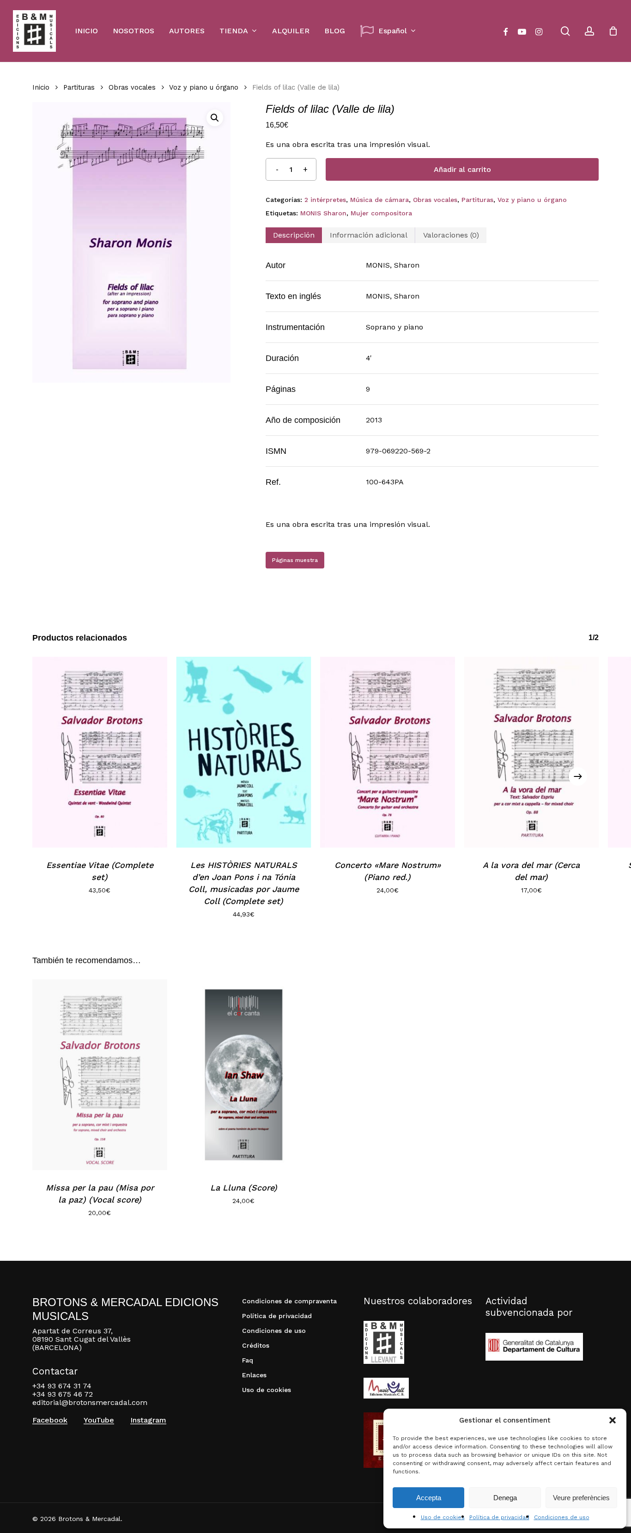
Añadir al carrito (462, 169)
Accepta (428, 1498)
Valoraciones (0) (451, 235)
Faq (247, 1360)
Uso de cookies (443, 1517)
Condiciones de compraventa (289, 1301)
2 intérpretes (325, 199)
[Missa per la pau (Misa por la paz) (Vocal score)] (99, 1074)
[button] (612, 1420)
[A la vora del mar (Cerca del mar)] (531, 752)
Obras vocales (132, 87)
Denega (505, 1498)
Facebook (49, 1420)
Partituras (79, 87)
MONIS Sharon (323, 213)
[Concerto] (387, 752)
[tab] (294, 235)
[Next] (578, 776)
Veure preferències (581, 1498)
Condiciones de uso (561, 1517)
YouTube (99, 1420)
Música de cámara (379, 199)
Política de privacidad (499, 1517)
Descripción (294, 235)
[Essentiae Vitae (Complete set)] (99, 752)
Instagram (148, 1420)
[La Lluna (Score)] (243, 1074)
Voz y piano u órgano (203, 87)
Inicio (40, 87)
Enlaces (254, 1375)
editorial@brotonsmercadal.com (89, 1402)
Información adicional (368, 235)
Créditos (255, 1345)
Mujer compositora (381, 213)
